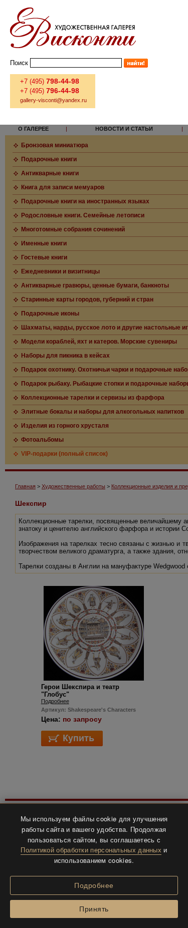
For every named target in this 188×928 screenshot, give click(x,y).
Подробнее (94, 885)
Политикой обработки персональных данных (91, 849)
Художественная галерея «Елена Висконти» (73, 28)
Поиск (19, 63)
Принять (94, 909)
